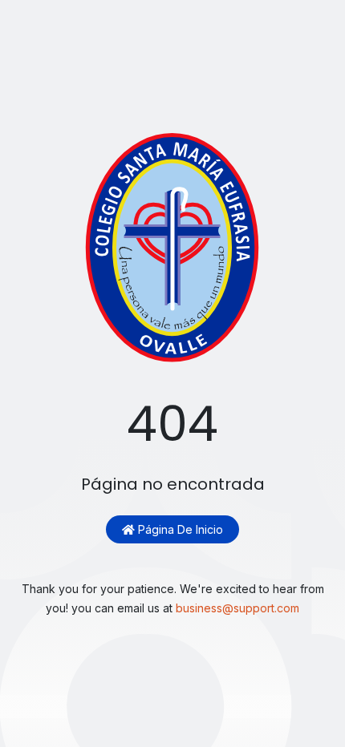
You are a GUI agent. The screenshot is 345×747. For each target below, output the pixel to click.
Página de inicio (179, 529)
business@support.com (237, 608)
